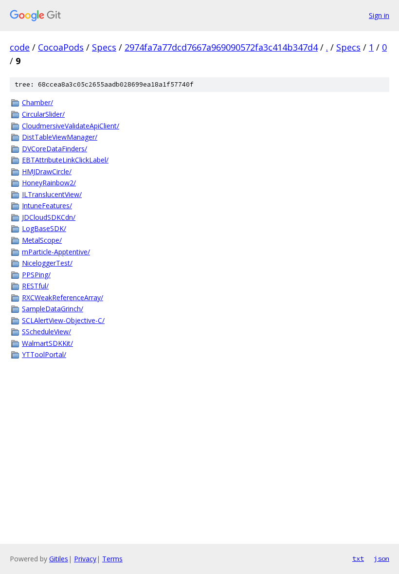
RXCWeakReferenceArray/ (62, 297)
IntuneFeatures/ (47, 205)
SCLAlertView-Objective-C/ (63, 320)
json (381, 558)
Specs (104, 47)
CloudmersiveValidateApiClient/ (70, 125)
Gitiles (58, 558)
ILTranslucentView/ (52, 194)
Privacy (85, 558)
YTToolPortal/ (44, 354)
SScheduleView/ (46, 331)
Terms (112, 558)
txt (358, 558)
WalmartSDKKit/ (47, 343)
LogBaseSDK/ (44, 228)
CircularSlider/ (43, 114)
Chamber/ (37, 102)
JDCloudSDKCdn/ (48, 217)
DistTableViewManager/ (59, 137)
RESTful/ (35, 285)
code (20, 47)
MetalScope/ (42, 240)
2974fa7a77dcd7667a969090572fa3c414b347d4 (221, 47)
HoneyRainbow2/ (49, 182)
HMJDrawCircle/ (47, 171)
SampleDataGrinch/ (52, 308)
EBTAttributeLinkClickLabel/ (65, 159)
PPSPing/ (36, 274)
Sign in (379, 15)
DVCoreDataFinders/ (54, 148)
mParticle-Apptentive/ (56, 251)
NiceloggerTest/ (47, 263)
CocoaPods (61, 47)
